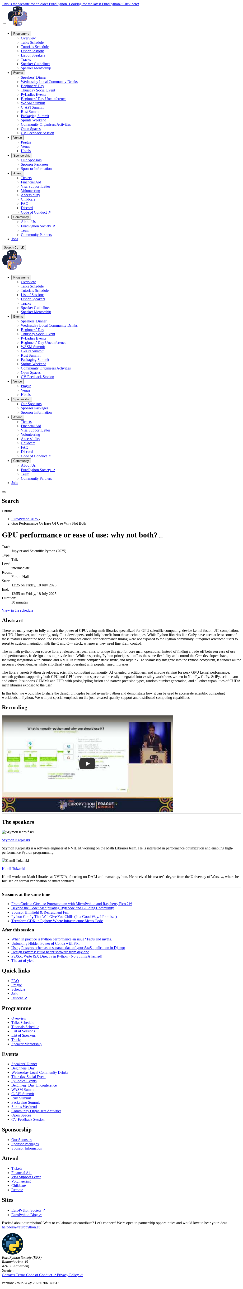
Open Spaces (21, 1115)
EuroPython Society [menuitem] (38, 226)
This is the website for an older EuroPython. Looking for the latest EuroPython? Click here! (70, 4)
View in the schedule (17, 610)
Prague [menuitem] (26, 142)
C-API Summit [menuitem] (32, 107)
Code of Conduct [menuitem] (36, 212)
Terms (21, 1275)
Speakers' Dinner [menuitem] (34, 77)
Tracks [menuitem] (26, 60)
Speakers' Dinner (24, 1064)
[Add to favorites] (161, 537)
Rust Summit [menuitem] (30, 112)
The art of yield (22, 960)
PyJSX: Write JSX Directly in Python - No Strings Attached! (56, 956)
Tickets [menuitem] (26, 178)
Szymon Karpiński (16, 840)
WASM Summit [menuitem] (33, 103)
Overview (18, 1018)
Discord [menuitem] (27, 208)
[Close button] (4, 492)
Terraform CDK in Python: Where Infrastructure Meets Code (57, 921)
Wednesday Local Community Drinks (39, 1072)
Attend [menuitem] (17, 173)
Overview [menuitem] (28, 38)
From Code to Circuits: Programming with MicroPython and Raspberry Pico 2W (71, 904)
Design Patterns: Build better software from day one (50, 952)
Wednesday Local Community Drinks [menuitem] (49, 82)
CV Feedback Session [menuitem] (37, 133)
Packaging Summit (25, 1102)
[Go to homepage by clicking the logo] (18, 25)
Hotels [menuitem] (26, 151)
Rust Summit (21, 1098)
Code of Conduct (41, 1275)
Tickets (16, 1168)
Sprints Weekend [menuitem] (33, 120)
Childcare (18, 1186)
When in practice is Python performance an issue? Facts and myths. (61, 939)
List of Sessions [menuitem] (32, 51)
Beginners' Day (23, 1068)
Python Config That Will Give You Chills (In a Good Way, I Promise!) (64, 917)
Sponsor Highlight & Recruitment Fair (40, 912)
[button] (87, 763)
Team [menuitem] (25, 230)
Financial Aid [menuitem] (31, 182)
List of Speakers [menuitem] (33, 55)
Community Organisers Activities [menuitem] (46, 124)
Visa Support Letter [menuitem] (35, 186)
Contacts (9, 1275)
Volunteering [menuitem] (30, 191)
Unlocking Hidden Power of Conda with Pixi (45, 943)
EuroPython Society (28, 1210)
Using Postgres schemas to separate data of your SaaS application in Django (68, 948)
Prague (16, 985)
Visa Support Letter (26, 1177)
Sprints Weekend (24, 1107)
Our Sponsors (21, 1140)
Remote (17, 1190)
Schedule (18, 989)
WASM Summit (23, 1090)
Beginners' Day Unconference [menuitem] (43, 99)
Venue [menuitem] (17, 137)
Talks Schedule (22, 1023)
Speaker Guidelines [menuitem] (35, 64)
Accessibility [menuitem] (30, 195)
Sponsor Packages (25, 1144)
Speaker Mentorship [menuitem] (36, 68)
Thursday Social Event (28, 1077)
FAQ (15, 981)
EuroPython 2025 (25, 519)
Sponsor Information (26, 1148)
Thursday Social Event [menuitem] (38, 90)
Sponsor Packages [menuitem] (34, 164)
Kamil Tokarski (13, 869)
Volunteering (21, 1181)
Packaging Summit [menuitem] (35, 116)
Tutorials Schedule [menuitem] (35, 47)
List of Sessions (23, 1031)
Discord (19, 998)
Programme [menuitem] (21, 33)
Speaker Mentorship (26, 1044)
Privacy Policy (70, 1275)
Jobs (14, 994)
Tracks (16, 1040)
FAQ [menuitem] (24, 203)
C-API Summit (22, 1094)
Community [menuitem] (21, 217)
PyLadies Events (24, 1081)
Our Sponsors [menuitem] (31, 160)
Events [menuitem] (18, 73)
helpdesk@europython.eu (21, 1227)
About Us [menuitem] (28, 222)
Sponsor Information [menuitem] (36, 169)
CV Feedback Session (28, 1119)
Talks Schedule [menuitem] (32, 42)
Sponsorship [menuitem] (21, 155)
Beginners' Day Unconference (34, 1085)
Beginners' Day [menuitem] (32, 86)
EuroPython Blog (26, 1215)
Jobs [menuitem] (14, 239)
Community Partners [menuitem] (36, 235)
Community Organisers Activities (36, 1111)
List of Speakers (23, 1035)
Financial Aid (21, 1173)
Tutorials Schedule (25, 1027)
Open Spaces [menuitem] (31, 129)
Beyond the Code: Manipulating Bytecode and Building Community (62, 908)
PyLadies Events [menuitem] (33, 94)
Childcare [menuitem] (28, 199)
